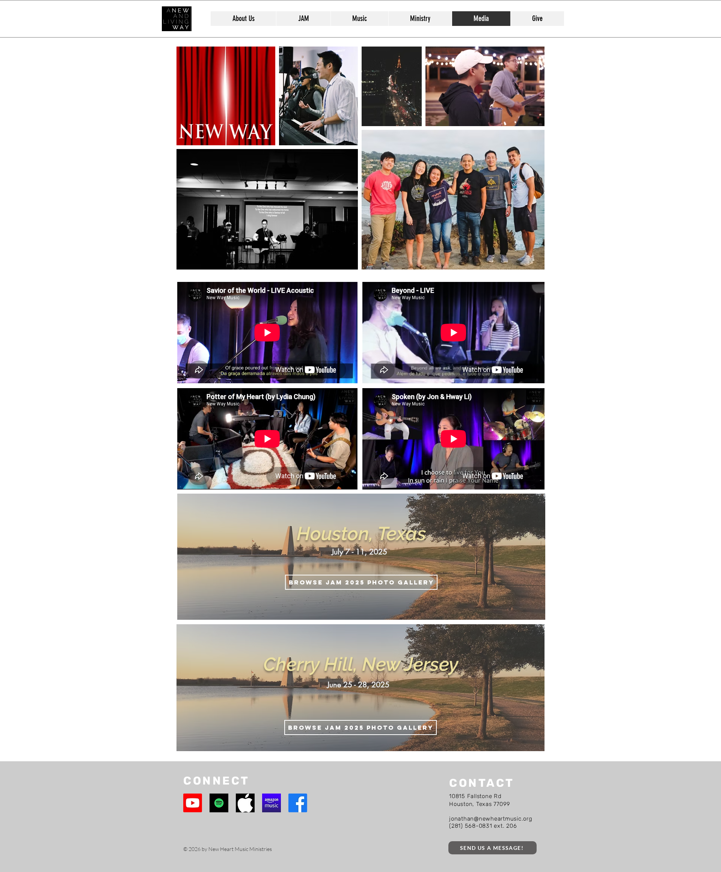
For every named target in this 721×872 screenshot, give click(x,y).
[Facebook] (297, 803)
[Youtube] (192, 803)
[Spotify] (219, 803)
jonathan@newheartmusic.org (490, 818)
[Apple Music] (245, 803)
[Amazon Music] (271, 803)
